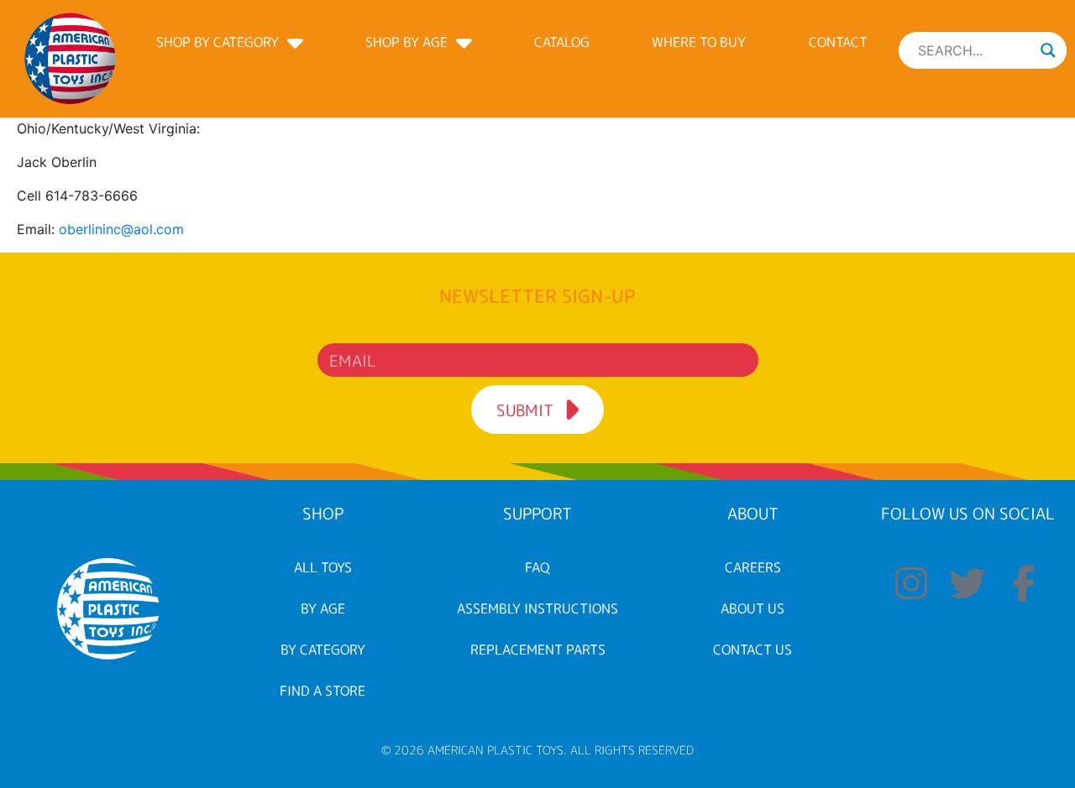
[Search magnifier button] (1048, 50)
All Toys (323, 567)
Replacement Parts (538, 649)
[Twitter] (967, 583)
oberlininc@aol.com (121, 229)
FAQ (537, 567)
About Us (752, 608)
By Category (323, 649)
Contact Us (752, 649)
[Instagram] (912, 583)
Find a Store (322, 690)
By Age (323, 608)
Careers (753, 567)
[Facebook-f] (1024, 583)
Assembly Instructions (537, 608)
